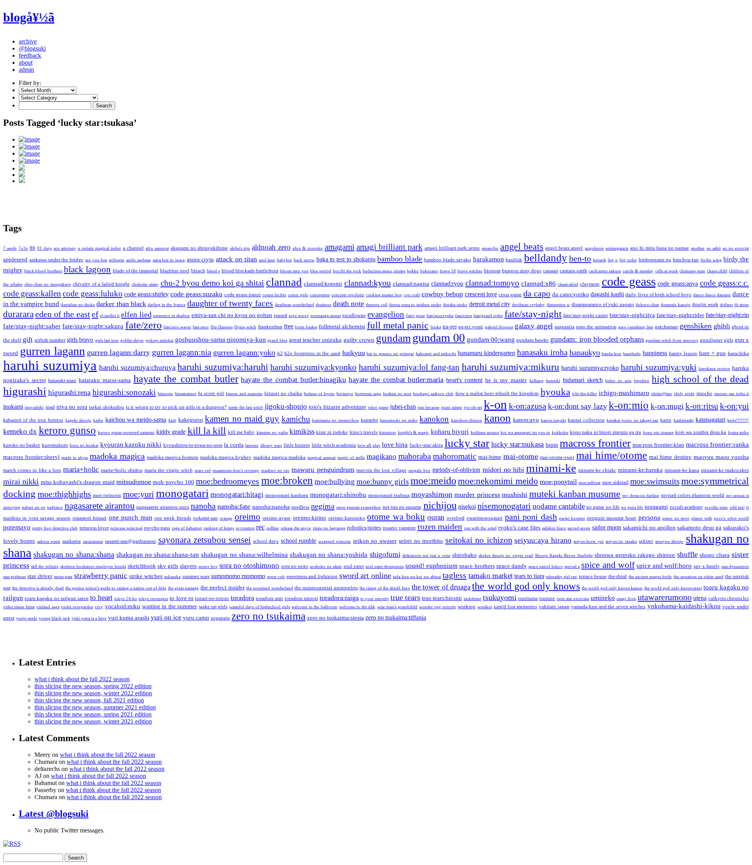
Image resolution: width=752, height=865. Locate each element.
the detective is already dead (37, 588)
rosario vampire (399, 528)
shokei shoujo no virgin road (506, 555)
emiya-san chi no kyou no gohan (232, 315)
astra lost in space (169, 260)
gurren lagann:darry (118, 352)
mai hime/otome (611, 455)
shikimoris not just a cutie (426, 555)
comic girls (298, 295)
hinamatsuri (185, 394)
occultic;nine (716, 507)
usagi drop (626, 599)
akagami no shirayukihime (199, 248)
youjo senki (26, 618)
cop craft (412, 295)
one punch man (130, 517)
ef (95, 314)
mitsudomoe (133, 482)
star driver (39, 576)
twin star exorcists (573, 599)
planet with (701, 518)
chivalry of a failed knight (101, 284)
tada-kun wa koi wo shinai (417, 577)
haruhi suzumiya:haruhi (222, 367)
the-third (617, 576)
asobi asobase (138, 260)
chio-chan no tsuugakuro (47, 284)
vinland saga (48, 607)
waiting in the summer (169, 606)
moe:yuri (138, 494)
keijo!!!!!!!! (738, 420)
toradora (242, 598)
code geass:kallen (32, 293)
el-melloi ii (109, 316)
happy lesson (683, 353)
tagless (454, 575)
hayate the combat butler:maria (396, 379)
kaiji (172, 420)
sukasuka (172, 577)
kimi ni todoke (332, 432)
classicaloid (568, 284)
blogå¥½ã (28, 17)
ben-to (580, 258)
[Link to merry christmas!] (384, 139)
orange (226, 518)
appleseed (15, 259)
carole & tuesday (638, 271)
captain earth (573, 271)
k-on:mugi (667, 406)
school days (266, 541)
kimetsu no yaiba (272, 432)
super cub (276, 577)
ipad (50, 407)
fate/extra (463, 316)
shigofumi (385, 554)
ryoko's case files (519, 527)
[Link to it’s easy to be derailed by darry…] (384, 180)
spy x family (707, 566)
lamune (251, 445)
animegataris (617, 248)
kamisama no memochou (335, 420)
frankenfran (270, 327)
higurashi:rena (69, 392)
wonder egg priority (437, 607)
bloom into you (294, 271)
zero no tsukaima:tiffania (395, 617)
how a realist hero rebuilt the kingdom (497, 393)
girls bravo (80, 339)
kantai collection (586, 420)
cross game (510, 294)
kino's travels (364, 432)
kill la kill (207, 430)
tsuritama (528, 598)
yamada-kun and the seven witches (608, 606)
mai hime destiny (670, 457)
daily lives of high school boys (658, 294)
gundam (393, 338)
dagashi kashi (607, 294)
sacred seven (579, 528)
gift (28, 339)
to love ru (181, 598)
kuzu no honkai (84, 445)
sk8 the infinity (44, 566)
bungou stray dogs (522, 271)
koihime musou (485, 432)
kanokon (434, 419)
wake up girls (213, 606)
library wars (271, 445)
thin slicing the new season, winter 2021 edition (93, 721)
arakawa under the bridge (56, 260)
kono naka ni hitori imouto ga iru (605, 432)
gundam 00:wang (491, 339)
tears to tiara (529, 576)
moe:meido (433, 480)
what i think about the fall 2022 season (82, 679)
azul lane (267, 260)
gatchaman (666, 327)
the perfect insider (223, 587)
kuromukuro (55, 445)
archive (28, 41)
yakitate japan (554, 606)
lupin (552, 445)
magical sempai (321, 457)
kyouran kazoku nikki (131, 444)
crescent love (481, 294)
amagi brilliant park (389, 247)
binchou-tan (686, 260)
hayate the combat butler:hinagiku (293, 379)
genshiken (696, 325)
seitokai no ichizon (478, 540)
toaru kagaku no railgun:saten (57, 598)
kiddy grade (171, 431)
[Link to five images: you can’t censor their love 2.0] (384, 173)
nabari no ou (33, 507)
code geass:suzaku (196, 294)
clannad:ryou (447, 283)
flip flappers (222, 327)
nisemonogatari (504, 506)
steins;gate (63, 577)
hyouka (555, 391)
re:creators (245, 528)
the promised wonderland (269, 588)
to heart (101, 597)
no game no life (603, 507)
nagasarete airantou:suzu (162, 507)
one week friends (172, 518)
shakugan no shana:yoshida (328, 555)
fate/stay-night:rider (680, 315)
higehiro (641, 381)
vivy (99, 607)
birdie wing (711, 260)
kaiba (98, 420)
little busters (297, 445)
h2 (280, 353)
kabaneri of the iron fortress (33, 420)
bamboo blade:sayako (447, 260)
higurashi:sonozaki (124, 392)
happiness (655, 353)
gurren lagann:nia (181, 352)
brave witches (469, 271)
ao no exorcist (736, 248)
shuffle (687, 554)
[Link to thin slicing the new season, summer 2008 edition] (384, 167)
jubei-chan (403, 406)
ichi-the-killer (584, 394)
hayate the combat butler (186, 378)
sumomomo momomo (238, 576)
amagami (339, 247)
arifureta (116, 260)
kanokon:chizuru (466, 420)
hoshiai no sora (397, 394)
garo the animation (596, 327)
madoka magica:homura (172, 457)
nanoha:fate (233, 506)
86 (32, 248)
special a (572, 566)
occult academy (686, 507)
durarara (18, 314)
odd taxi (737, 507)
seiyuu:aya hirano (542, 540)
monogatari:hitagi (236, 494)
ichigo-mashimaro (624, 393)
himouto (165, 394)
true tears (405, 597)
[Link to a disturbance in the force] (384, 146)
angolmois (594, 248)
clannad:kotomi (323, 284)
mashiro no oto (275, 470)
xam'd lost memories (515, 606)
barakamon (488, 259)
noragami (656, 507)
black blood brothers (43, 271)
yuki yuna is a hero (89, 618)
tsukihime (472, 599)
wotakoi (484, 607)
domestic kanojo (676, 305)
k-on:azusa (527, 406)
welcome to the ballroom (314, 607)
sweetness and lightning (312, 576)
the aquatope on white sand (698, 577)
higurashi (24, 391)
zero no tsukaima (268, 616)
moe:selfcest (589, 483)
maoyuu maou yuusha (721, 457)
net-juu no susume (402, 507)
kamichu (296, 419)
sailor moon (606, 527)
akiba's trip (240, 248)
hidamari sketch (583, 380)
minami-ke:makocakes (725, 470)
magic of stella (351, 457)
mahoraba (414, 456)
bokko (413, 271)
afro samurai (157, 248)
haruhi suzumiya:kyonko (313, 367)
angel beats (521, 246)
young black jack (54, 618)
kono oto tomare (658, 432)
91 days (44, 248)
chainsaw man (692, 271)
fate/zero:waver (177, 327)
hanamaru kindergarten (486, 353)
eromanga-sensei (326, 316)
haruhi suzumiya (50, 365)
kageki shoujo (78, 420)
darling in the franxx (167, 305)
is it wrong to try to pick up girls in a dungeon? (176, 407)
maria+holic (81, 469)
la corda (234, 445)
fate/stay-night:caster (585, 315)
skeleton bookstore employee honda (93, 566)
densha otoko (455, 305)
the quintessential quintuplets (326, 588)
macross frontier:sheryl (31, 457)
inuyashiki (34, 407)
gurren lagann (52, 351)
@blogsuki (32, 48)
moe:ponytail (558, 482)
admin (26, 69)
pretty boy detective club (55, 528)
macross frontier (595, 443)
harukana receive (714, 368)
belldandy (545, 258)
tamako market (490, 575)
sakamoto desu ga (699, 527)
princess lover (94, 528)
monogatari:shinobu (338, 495)
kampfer (369, 420)
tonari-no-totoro (212, 598)
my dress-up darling (640, 495)
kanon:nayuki (553, 420)
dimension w (558, 305)
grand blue (277, 340)
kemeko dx (20, 431)
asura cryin (200, 259)
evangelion (385, 314)
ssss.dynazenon (735, 566)
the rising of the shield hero (385, 588)
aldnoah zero (271, 247)
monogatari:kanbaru (286, 495)
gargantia (565, 327)
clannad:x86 (538, 283)
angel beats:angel (564, 248)
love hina (395, 444)
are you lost (96, 260)
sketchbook (142, 566)
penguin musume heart (611, 518)
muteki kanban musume (574, 494)
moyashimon (431, 494)
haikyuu (353, 353)
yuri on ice (166, 617)
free (288, 326)
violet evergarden (77, 607)
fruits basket (306, 327)
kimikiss (302, 431)
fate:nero (201, 327)
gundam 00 (438, 337)
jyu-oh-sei (473, 407)
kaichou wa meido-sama (135, 419)
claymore (590, 284)
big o (613, 260)
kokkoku (560, 432)
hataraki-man (62, 380)
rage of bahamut (187, 528)
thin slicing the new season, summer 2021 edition (95, 707)
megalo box (419, 470)
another (698, 248)
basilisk (514, 260)
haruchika (738, 353)
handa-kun (611, 354)
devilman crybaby (528, 305)
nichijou (440, 505)
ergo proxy (299, 316)
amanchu (490, 248)
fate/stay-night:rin (727, 315)
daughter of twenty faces (230, 303)
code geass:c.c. (724, 283)
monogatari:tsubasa (389, 495)
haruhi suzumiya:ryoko (589, 367)
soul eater (353, 566)
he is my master (506, 380)
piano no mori (675, 518)
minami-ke (551, 468)
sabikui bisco (554, 528)
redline (272, 528)
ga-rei (450, 326)
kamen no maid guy (242, 418)
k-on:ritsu (701, 406)
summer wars (196, 576)
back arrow (304, 260)
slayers (188, 566)
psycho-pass (157, 528)
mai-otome (520, 456)
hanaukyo (584, 352)
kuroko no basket (21, 445)
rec (260, 527)
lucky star (467, 443)
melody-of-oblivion (456, 469)
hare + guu (712, 353)
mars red (203, 470)
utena (700, 598)
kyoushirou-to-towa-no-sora (192, 445)
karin (665, 420)
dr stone (741, 305)
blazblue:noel (175, 271)
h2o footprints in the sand (312, 353)
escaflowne (354, 315)
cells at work (666, 271)
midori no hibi (503, 469)
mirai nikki (21, 481)
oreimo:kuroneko (346, 518)
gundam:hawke (532, 340)
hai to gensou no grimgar (390, 354)
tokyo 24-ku (125, 599)
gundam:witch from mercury (671, 340)
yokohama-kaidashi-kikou (684, 606)
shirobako (464, 555)
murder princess (477, 495)
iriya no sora (71, 407)
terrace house (593, 576)
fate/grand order (488, 316)
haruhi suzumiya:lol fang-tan (409, 367)
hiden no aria (618, 381)
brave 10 (448, 271)
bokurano (429, 271)
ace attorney (65, 248)
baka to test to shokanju (346, 259)
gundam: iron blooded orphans (597, 339)
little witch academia (334, 445)
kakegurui (190, 420)
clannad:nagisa (411, 284)
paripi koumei (572, 518)
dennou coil (376, 305)
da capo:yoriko (570, 294)
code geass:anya (678, 283)
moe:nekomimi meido (498, 481)
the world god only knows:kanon (612, 588)
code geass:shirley (146, 294)
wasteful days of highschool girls (259, 607)
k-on (495, 405)
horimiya (344, 394)
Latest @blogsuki (54, 814)
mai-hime (489, 457)
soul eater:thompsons (384, 566)
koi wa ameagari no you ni (525, 432)
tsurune (547, 598)
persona (649, 517)
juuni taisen (451, 407)
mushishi (514, 495)
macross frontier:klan (658, 445)
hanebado (632, 354)
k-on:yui (734, 406)
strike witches (146, 576)
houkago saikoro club (433, 394)
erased (280, 315)
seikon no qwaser (375, 541)
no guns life (632, 507)
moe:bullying (335, 481)
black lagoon (87, 269)
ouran (436, 517)
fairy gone (415, 316)
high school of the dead (700, 379)
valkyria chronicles (728, 598)
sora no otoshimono (249, 565)
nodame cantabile (559, 506)
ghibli (722, 326)
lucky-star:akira (426, 445)
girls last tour (107, 340)
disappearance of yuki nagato (602, 304)
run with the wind (480, 528)
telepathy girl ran (561, 577)
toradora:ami (269, 598)
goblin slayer (132, 340)
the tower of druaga (441, 587)
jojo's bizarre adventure (337, 407)
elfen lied (136, 314)
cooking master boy (384, 295)
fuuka (435, 327)
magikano (381, 456)
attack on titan (236, 259)
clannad (284, 282)
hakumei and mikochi (436, 354)
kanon (497, 418)
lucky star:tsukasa (517, 444)
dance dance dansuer (712, 295)
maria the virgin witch (169, 470)
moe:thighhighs (64, 494)
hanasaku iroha (542, 352)
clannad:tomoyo (492, 283)
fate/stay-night (533, 313)
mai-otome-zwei (557, 457)
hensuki (553, 381)
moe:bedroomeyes (227, 481)
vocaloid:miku (122, 606)
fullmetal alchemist (342, 326)
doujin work (705, 304)
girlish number (49, 340)
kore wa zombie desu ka (701, 432)
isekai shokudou (106, 407)
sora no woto (294, 566)
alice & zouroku (308, 248)
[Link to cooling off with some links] (384, 153)
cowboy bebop (442, 294)
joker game (378, 407)
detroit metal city (489, 304)
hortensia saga (368, 394)
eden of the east (62, 314)
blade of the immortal (136, 271)
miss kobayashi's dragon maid (78, 482)
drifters (726, 305)
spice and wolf (607, 565)
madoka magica (117, 456)
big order (628, 260)
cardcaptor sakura (605, 271)
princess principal (126, 528)
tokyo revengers (153, 599)
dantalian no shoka (78, 305)
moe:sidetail (615, 482)
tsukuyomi (500, 597)
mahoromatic (454, 456)
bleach (198, 271)
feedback (30, 55)
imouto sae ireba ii (731, 394)
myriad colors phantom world (692, 495)
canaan (550, 271)
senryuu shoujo (669, 541)
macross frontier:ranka (717, 444)
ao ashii (714, 248)
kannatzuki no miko (399, 420)
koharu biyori (450, 431)
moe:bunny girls (382, 481)
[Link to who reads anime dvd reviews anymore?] (384, 160)
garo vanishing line (635, 327)
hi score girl (211, 393)
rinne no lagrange (329, 528)
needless (300, 507)
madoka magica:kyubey (225, 457)
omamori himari (89, 518)
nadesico (55, 507)
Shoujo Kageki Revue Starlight (564, 555)
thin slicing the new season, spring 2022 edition (93, 686)
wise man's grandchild (397, 607)
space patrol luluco (545, 566)
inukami (13, 406)
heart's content (464, 380)
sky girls (167, 566)
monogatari (182, 493)
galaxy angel (534, 326)
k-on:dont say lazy (577, 406)
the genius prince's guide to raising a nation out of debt (115, 588)
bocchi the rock (347, 271)
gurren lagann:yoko (244, 352)
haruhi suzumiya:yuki (658, 367)
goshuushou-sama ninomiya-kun (220, 339)
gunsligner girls (716, 340)
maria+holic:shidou (122, 470)
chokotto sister (145, 284)
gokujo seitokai (160, 340)
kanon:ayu (526, 420)
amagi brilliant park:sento (452, 248)
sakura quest (48, 541)
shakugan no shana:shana (73, 554)
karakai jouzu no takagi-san (632, 420)
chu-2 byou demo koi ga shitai (212, 283)
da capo (536, 293)
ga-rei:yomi (470, 327)
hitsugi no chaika (283, 393)
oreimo (247, 516)
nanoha (203, 506)
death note (348, 303)
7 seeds (9, 248)
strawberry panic (100, 575)
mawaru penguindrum (322, 469)
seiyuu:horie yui (588, 541)
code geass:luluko (92, 293)
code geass (628, 281)
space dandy (511, 566)
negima (322, 506)
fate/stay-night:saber (32, 326)
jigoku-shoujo (286, 406)
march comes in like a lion (32, 470)
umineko (603, 598)
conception (320, 295)
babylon (284, 260)
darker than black (121, 304)
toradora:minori (301, 598)
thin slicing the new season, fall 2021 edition (89, 700)
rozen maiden (440, 526)
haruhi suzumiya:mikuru (510, 366)
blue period (320, 271)
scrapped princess (334, 541)
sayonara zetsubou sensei (204, 540)
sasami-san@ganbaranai (130, 541)
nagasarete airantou (100, 506)
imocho (704, 393)
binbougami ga (655, 260)
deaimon (323, 305)
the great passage (183, 588)
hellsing (537, 381)
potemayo (17, 527)
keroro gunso (67, 430)
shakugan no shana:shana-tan (157, 555)
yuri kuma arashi (128, 618)
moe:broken (287, 480)
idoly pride (684, 394)
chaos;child (717, 271)
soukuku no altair (326, 566)
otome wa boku (396, 516)
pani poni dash (531, 517)
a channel (133, 248)
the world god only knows (526, 586)
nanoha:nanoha (271, 507)
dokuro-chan (647, 305)
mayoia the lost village (381, 470)
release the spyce (296, 528)
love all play (369, 445)
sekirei (646, 541)
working (466, 606)
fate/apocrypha (440, 316)
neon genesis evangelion (358, 507)
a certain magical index (99, 248)
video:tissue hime (19, 607)
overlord (455, 518)
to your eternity (374, 599)
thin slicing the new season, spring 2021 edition (93, 714)
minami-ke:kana (682, 470)
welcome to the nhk (357, 607)
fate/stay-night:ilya (632, 315)
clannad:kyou (367, 283)
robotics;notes (364, 527)
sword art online (365, 575)
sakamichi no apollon (649, 527)
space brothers (476, 566)
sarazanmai (93, 541)
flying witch (245, 327)
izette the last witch (245, 407)
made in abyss (74, 457)
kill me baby (241, 432)
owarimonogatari (484, 518)
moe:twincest (107, 495)
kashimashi (684, 420)
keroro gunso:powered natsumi (126, 432)
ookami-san (205, 518)
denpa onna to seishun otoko (415, 305)
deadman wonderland (294, 305)
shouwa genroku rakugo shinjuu (635, 555)
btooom (492, 271)
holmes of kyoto (319, 394)
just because (428, 407)
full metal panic (398, 325)
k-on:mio (629, 405)
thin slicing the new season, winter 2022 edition (93, 693)
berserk (599, 260)
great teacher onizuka (315, 340)
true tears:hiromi (442, 598)
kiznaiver (387, 432)
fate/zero (143, 325)
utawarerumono (665, 597)
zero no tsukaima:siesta (335, 618)
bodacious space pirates (384, 271)
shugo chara (715, 555)
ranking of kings (219, 528)
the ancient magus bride (650, 577)
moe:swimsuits (655, 481)
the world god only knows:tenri (673, 588)
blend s (213, 271)
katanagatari (710, 419)
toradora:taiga (339, 598)
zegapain (220, 618)
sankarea (71, 541)
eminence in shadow (171, 316)
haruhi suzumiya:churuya (137, 367)
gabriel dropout (499, 327)
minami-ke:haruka (640, 470)
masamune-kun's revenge (236, 470)
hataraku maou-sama (105, 380)
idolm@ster (661, 394)
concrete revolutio (347, 295)
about (26, 62)
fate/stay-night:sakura (92, 326)
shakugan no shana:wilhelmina (244, 555)
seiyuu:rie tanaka (621, 541)
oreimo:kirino (309, 518)
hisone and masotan (244, 394)
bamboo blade (399, 258)
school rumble (298, 540)
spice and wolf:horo (664, 565)
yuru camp (196, 618)
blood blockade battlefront (250, 271)
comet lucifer (274, 295)
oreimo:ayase (276, 518)
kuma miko (738, 432)
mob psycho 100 (173, 482)
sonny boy (208, 566)
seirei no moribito (421, 541)
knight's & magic (413, 432)
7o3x (23, 248)
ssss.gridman (14, 577)
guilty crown (358, 340)
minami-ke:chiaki (597, 470)
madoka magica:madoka (279, 457)
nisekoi (467, 506)
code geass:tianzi (242, 294)
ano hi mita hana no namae (659, 248)
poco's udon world (731, 518)
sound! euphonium (431, 565)
